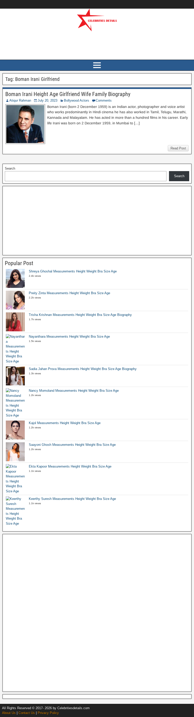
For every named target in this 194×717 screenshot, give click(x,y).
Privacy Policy (48, 713)
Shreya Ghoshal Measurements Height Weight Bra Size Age (73, 271)
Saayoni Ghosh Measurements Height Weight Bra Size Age (72, 445)
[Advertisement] (97, 44)
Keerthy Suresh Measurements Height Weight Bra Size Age (72, 499)
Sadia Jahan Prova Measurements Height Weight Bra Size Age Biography (83, 369)
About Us (9, 713)
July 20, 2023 (47, 100)
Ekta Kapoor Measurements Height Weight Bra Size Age (70, 466)
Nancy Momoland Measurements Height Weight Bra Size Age (74, 390)
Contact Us (26, 713)
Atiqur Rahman (20, 100)
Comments (104, 100)
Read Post (178, 148)
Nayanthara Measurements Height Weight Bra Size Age (69, 336)
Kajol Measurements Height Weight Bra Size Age (65, 423)
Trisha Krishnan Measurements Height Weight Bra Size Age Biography (80, 315)
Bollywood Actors (76, 100)
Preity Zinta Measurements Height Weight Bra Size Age (69, 293)
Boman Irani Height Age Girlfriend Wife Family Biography (67, 94)
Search (10, 168)
